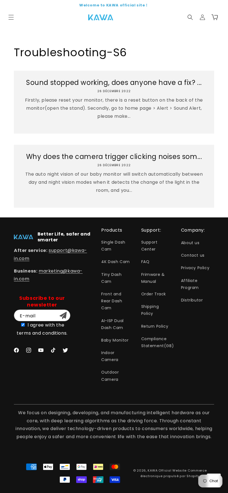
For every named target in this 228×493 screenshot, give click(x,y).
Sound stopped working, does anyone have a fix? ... (114, 82)
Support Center (149, 245)
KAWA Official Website (167, 470)
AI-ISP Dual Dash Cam (112, 324)
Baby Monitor (114, 340)
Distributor (192, 300)
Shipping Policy (150, 310)
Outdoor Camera (110, 375)
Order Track (153, 294)
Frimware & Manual (153, 278)
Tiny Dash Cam (111, 278)
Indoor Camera (109, 356)
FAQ (145, 261)
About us (190, 243)
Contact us (193, 255)
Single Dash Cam (113, 245)
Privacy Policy (195, 268)
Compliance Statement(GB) (157, 342)
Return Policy (154, 326)
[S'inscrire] (63, 315)
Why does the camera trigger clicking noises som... (114, 156)
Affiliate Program (190, 284)
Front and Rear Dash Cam (111, 301)
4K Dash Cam (115, 261)
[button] (11, 17)
